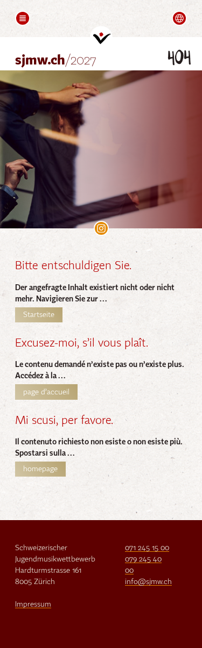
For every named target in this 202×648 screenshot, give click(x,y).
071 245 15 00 (147, 548)
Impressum (33, 604)
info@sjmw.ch (148, 582)
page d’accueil (46, 392)
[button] (22, 18)
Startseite (38, 315)
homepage (40, 469)
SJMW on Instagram (101, 228)
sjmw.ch (55, 61)
